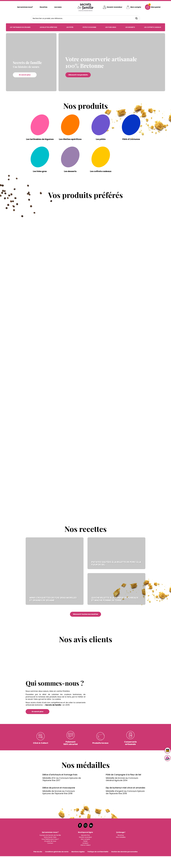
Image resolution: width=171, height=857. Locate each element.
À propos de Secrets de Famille (50, 575)
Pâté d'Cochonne (89, 27)
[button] (21, 220)
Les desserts (130, 27)
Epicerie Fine (85, 575)
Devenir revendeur (114, 7)
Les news (58, 7)
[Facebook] (79, 565)
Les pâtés (69, 27)
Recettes (43, 7)
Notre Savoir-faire (50, 577)
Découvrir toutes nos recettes (85, 351)
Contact (50, 583)
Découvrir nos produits (78, 75)
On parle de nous (50, 581)
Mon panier (155, 5)
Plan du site (37, 591)
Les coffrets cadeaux (152, 27)
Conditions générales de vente (56, 591)
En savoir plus (24, 75)
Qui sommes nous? (25, 7)
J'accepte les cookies (160, 851)
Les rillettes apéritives (48, 27)
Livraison (85, 583)
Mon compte (135, 7)
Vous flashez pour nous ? (50, 579)
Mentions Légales (78, 591)
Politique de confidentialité (98, 591)
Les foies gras (110, 27)
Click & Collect (85, 585)
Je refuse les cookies (9, 854)
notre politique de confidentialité (23, 850)
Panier (85, 581)
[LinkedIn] (91, 565)
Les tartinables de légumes (20, 27)
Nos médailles (121, 577)
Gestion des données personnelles (124, 591)
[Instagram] (85, 565)
